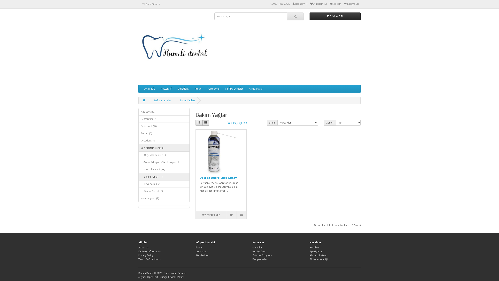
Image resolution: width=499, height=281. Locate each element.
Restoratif (166, 88)
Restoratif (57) (148, 119)
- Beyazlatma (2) (150, 184)
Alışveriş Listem (318, 255)
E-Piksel (179, 277)
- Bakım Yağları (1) (151, 176)
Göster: (330, 122)
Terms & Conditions (149, 259)
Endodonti (183, 88)
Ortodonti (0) (148, 140)
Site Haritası (202, 255)
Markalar (257, 247)
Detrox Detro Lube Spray (218, 178)
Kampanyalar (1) (150, 198)
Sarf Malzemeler (234, 88)
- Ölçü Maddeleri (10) (153, 155)
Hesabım (314, 247)
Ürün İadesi (202, 251)
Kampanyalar (256, 88)
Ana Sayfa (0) (148, 111)
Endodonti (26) (149, 126)
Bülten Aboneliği (319, 259)
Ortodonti (213, 88)
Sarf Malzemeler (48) (152, 147)
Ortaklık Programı (262, 255)
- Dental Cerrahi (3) (152, 191)
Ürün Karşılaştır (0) (236, 123)
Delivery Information (149, 251)
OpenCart (152, 277)
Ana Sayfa (149, 88)
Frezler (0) (146, 133)
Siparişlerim (316, 251)
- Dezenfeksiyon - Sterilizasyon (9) (160, 162)
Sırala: (272, 122)
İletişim (199, 247)
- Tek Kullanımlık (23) (153, 169)
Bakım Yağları (187, 100)
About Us (143, 247)
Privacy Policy (145, 255)
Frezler (199, 88)
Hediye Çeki (258, 251)
